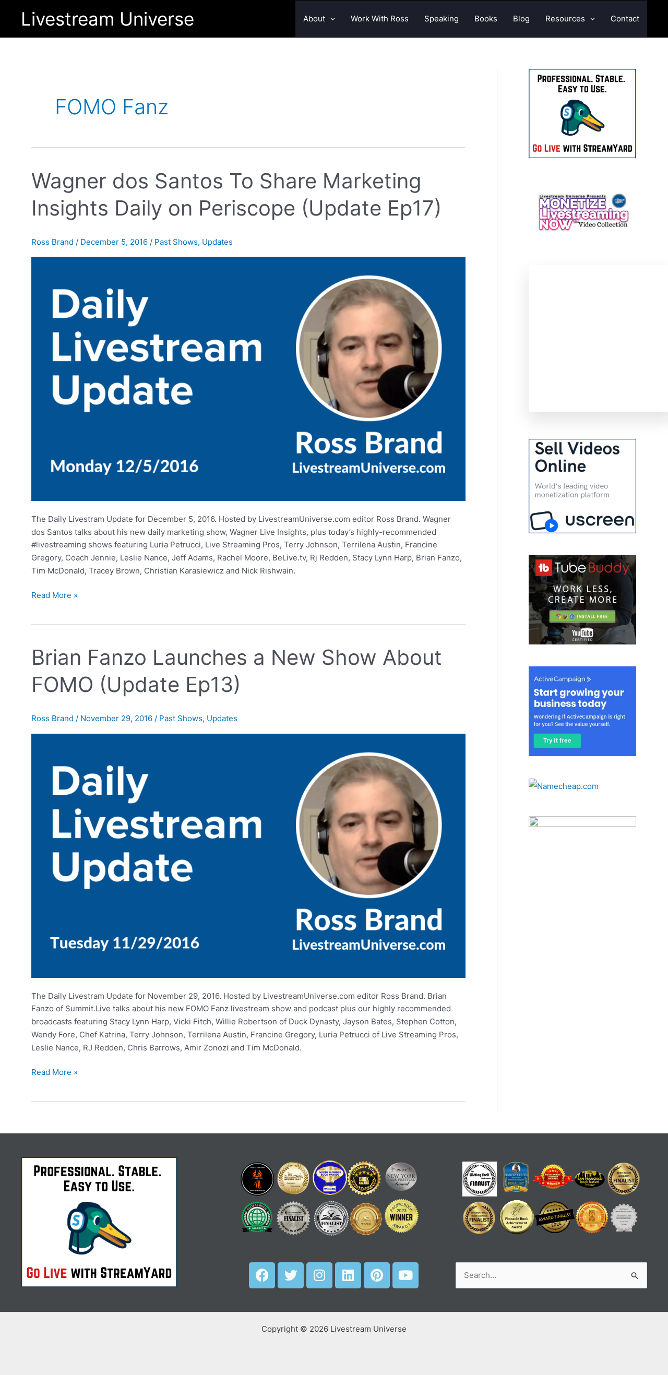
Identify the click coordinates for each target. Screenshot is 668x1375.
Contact (625, 18)
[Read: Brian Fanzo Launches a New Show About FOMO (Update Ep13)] (248, 855)
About (314, 18)
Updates (217, 242)
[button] (330, 19)
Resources (565, 18)
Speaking (441, 18)
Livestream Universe (107, 19)
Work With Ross (380, 18)
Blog (521, 18)
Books (485, 18)
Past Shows (176, 242)
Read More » (54, 594)
